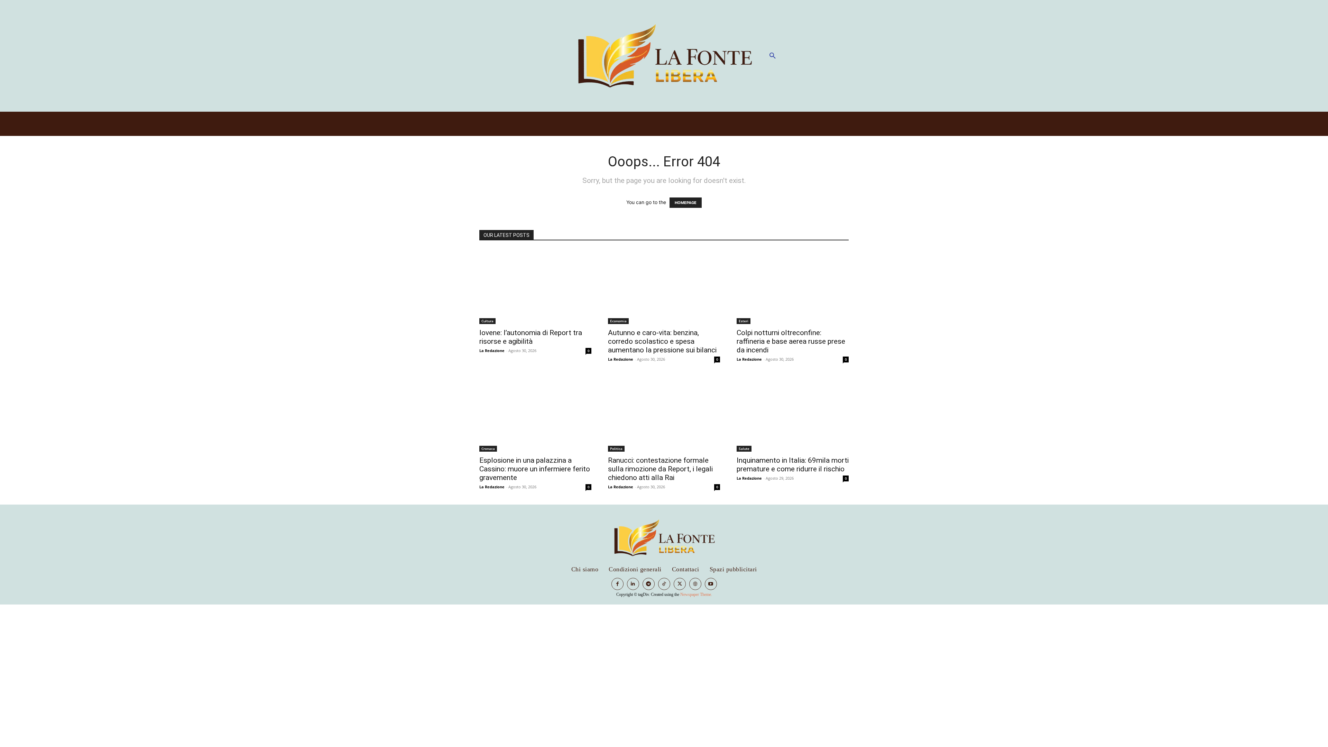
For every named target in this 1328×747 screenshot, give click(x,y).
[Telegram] (649, 584)
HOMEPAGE (686, 202)
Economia (618, 321)
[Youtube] (711, 584)
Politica (616, 448)
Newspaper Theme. (696, 594)
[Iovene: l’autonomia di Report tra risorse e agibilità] (535, 286)
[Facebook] (617, 584)
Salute (744, 448)
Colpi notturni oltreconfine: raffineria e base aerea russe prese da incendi (791, 341)
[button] (772, 56)
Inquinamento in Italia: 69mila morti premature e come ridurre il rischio (793, 464)
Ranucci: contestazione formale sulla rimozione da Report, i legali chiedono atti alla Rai (660, 469)
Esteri (743, 321)
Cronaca (488, 448)
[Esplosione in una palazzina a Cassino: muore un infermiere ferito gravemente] (535, 414)
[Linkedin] (633, 584)
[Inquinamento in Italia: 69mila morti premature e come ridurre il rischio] (793, 414)
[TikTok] (664, 584)
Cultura (487, 321)
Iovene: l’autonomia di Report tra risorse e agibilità (530, 337)
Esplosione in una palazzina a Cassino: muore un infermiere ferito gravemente (534, 469)
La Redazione (492, 350)
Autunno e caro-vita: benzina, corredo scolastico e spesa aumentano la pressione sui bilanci (662, 341)
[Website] (695, 584)
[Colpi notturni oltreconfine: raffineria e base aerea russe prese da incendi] (793, 286)
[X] (680, 584)
